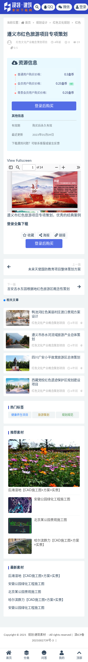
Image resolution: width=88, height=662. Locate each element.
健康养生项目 (19, 415)
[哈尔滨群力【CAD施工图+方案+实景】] (20, 546)
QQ (50, 7)
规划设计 (41, 22)
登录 (83, 7)
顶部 (79, 658)
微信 (66, 7)
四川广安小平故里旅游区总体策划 (56, 357)
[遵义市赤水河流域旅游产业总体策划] (17, 341)
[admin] (9, 42)
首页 (28, 22)
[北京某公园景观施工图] (20, 526)
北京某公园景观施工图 (50, 520)
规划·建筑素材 (37, 634)
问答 (44, 658)
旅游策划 (43, 415)
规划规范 (67, 415)
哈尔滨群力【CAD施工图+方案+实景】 (36, 600)
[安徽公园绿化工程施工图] (20, 505)
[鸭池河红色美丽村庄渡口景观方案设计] (17, 318)
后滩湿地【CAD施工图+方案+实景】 (35, 490)
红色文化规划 (61, 22)
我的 (62, 658)
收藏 (30, 235)
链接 (61, 235)
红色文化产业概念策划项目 (31, 42)
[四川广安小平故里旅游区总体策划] (17, 363)
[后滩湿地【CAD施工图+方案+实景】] (44, 463)
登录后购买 (44, 106)
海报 (46, 235)
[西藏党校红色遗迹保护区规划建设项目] (17, 386)
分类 (26, 658)
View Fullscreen (19, 160)
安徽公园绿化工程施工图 (52, 499)
